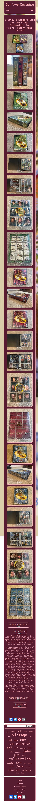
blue (25, 732)
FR (22, 793)
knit (22, 773)
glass (16, 740)
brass (28, 767)
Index (20, 780)
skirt (11, 766)
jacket (20, 766)
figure (31, 732)
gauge (29, 740)
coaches (10, 763)
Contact (20, 783)
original (30, 763)
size (23, 755)
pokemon (18, 752)
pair (25, 763)
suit (20, 731)
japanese (23, 748)
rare (23, 739)
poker (30, 748)
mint (30, 736)
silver (18, 762)
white (9, 736)
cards (8, 732)
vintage (19, 735)
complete (14, 770)
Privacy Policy (20, 787)
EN (17, 793)
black (13, 731)
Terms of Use (20, 790)
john (27, 751)
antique (27, 770)
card (16, 748)
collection (20, 759)
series (11, 752)
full (10, 740)
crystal (17, 773)
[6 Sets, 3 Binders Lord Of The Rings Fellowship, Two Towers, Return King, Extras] (20, 43)
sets (12, 744)
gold (9, 747)
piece (17, 754)
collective (23, 744)
